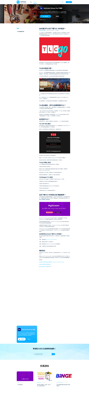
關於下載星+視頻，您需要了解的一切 (45, 266)
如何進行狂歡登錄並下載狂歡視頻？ (45, 264)
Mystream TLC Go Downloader (44, 199)
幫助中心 (35, 2)
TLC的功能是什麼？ (21, 31)
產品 (31, 2)
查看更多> (29, 339)
